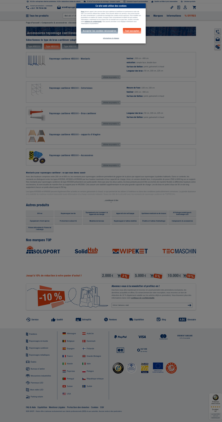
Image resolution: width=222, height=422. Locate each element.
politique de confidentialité (93, 21)
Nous (82, 11)
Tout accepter (132, 30)
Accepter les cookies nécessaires (99, 30)
